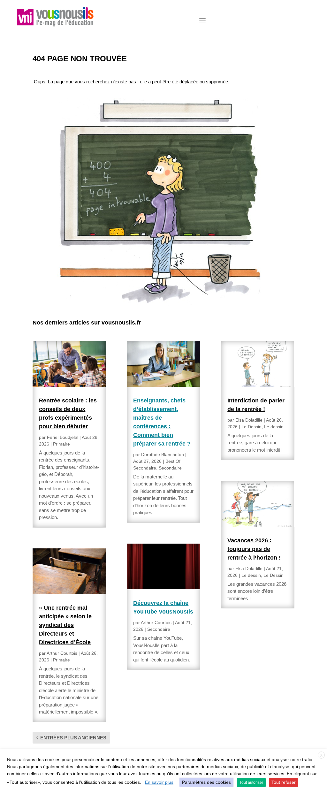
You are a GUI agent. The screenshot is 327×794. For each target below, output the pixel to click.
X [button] (321, 755)
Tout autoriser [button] (251, 782)
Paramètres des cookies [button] (206, 782)
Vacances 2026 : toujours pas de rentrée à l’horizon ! (254, 549)
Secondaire (170, 467)
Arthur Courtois (62, 653)
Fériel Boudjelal (62, 437)
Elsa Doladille (248, 420)
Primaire (61, 444)
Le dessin (274, 426)
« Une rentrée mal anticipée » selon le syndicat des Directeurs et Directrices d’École (65, 625)
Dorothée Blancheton (162, 454)
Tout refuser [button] (283, 782)
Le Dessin (251, 426)
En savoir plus (159, 782)
